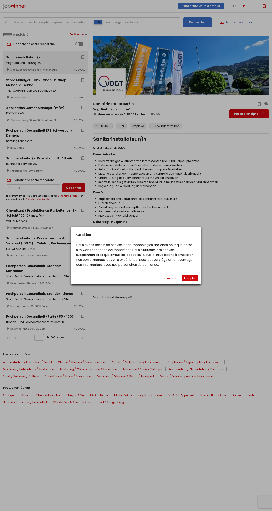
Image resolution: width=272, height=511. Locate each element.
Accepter (190, 278)
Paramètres (169, 278)
